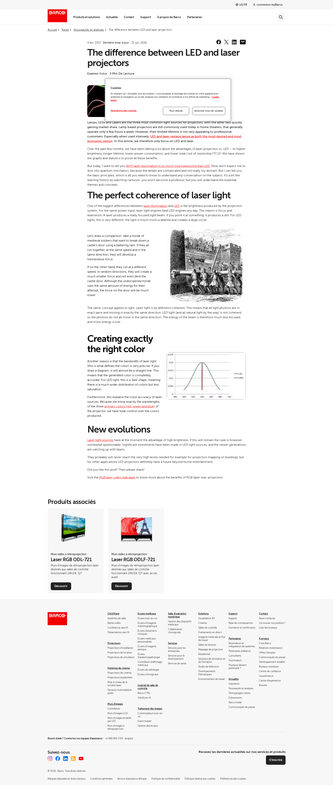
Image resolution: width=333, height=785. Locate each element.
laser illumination (155, 206)
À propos (264, 638)
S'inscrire (275, 760)
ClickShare (113, 613)
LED (177, 206)
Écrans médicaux (147, 613)
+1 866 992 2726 (119, 738)
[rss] (73, 758)
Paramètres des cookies (124, 110)
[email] (243, 42)
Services (172, 643)
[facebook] (218, 42)
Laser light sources (100, 440)
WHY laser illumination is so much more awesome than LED (168, 166)
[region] (168, 100)
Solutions (203, 613)
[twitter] (226, 42)
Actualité (112, 17)
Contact (129, 17)
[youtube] (81, 758)
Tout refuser (176, 111)
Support (145, 17)
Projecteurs (114, 643)
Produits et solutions (86, 17)
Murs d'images (115, 704)
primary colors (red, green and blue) (129, 406)
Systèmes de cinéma (119, 668)
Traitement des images (150, 708)
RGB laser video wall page (117, 477)
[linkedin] (234, 42)
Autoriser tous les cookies (208, 111)
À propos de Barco (169, 17)
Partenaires (194, 17)
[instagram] (50, 758)
